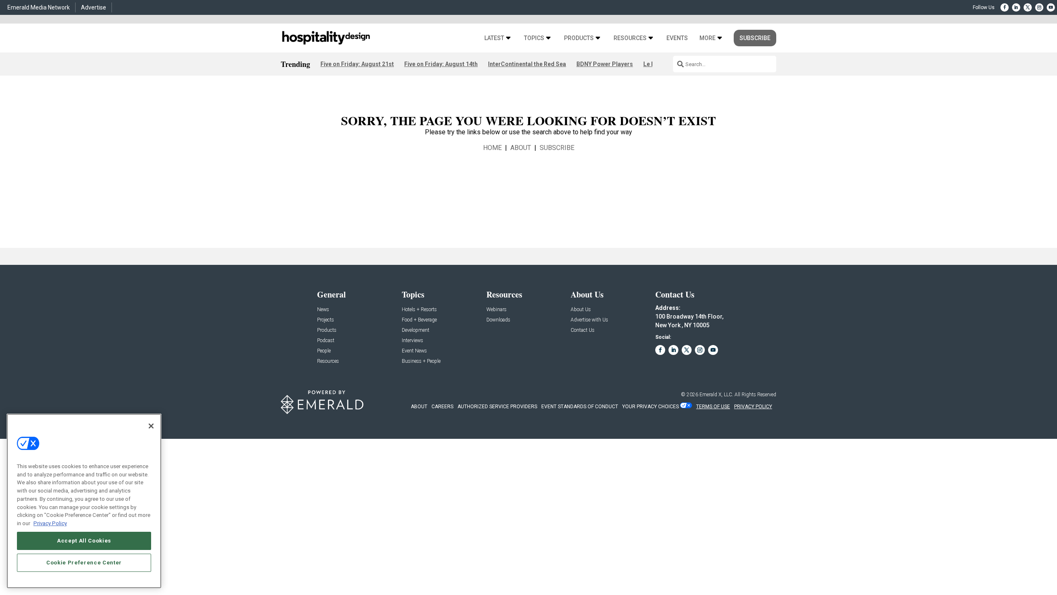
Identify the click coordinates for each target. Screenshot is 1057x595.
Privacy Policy (50, 523)
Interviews (412, 340)
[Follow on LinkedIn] (1016, 7)
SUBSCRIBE (557, 148)
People (324, 351)
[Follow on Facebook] (1004, 7)
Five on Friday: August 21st (357, 64)
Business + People (421, 361)
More (707, 38)
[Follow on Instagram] (1039, 7)
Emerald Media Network (38, 7)
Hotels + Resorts (419, 309)
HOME (492, 148)
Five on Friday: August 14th (441, 64)
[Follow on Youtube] (1051, 7)
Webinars (496, 309)
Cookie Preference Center (84, 562)
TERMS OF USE (713, 406)
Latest (494, 38)
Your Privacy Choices (650, 406)
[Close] (151, 426)
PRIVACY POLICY (753, 406)
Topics (534, 38)
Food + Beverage (419, 320)
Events (677, 38)
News (323, 309)
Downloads (498, 320)
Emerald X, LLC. (716, 394)
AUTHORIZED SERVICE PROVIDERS (497, 406)
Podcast (325, 340)
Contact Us (583, 330)
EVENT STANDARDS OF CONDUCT (579, 406)
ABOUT (520, 148)
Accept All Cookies (84, 540)
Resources (630, 38)
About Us (581, 309)
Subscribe (754, 38)
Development (415, 330)
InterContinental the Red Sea (527, 64)
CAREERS (442, 406)
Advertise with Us (589, 320)
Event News (414, 351)
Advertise (93, 7)
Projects (325, 320)
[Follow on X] (1028, 7)
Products (579, 38)
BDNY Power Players (604, 64)
